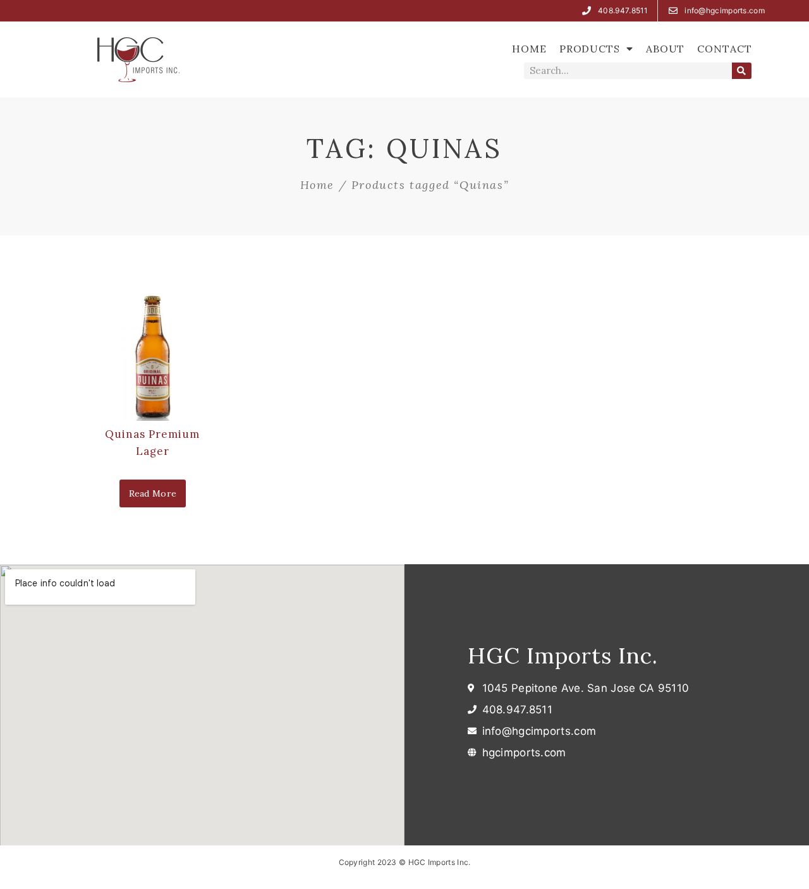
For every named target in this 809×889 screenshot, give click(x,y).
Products (589, 48)
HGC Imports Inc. (563, 655)
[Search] (741, 71)
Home (529, 48)
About (665, 48)
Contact (724, 48)
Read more (153, 493)
